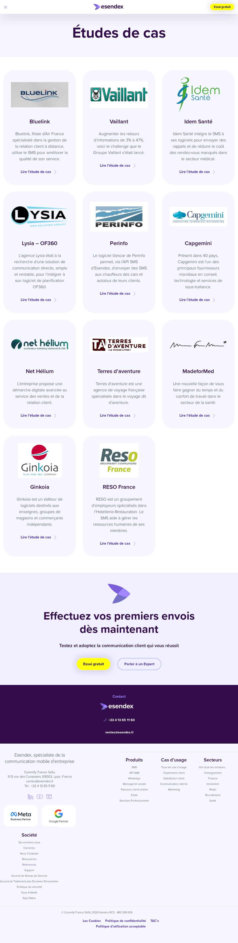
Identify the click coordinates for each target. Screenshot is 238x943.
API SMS (134, 773)
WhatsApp (134, 778)
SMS (134, 767)
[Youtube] (39, 796)
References (29, 865)
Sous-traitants (29, 892)
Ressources (29, 859)
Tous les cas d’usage (174, 767)
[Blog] (49, 796)
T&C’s (154, 920)
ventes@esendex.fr (119, 732)
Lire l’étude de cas (36, 171)
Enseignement (212, 773)
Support (29, 870)
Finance (213, 778)
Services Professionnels (134, 801)
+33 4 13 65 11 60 (122, 720)
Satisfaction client (173, 778)
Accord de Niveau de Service (29, 876)
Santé (212, 801)
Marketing (174, 789)
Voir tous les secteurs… (213, 767)
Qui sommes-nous (29, 842)
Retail (212, 789)
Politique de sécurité (29, 887)
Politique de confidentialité (125, 920)
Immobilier (212, 784)
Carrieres (29, 848)
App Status (29, 898)
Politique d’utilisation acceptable (121, 926)
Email (134, 795)
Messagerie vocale (134, 784)
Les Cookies (92, 920)
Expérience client (174, 773)
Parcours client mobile (134, 789)
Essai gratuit (222, 7)
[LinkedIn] (30, 796)
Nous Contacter (29, 853)
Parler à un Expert (139, 664)
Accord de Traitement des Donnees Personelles (29, 881)
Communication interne (174, 784)
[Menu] (5, 7)
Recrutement (212, 795)
